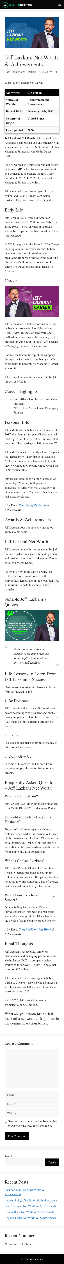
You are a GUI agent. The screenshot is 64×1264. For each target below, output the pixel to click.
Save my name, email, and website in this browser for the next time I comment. (32, 1123)
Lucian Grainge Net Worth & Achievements (31, 1200)
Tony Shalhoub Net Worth (35, 929)
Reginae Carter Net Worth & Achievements (30, 1218)
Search (9, 1156)
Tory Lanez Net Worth (32, 505)
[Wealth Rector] (17, 4)
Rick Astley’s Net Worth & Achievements (29, 1212)
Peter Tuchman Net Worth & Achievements (30, 1206)
